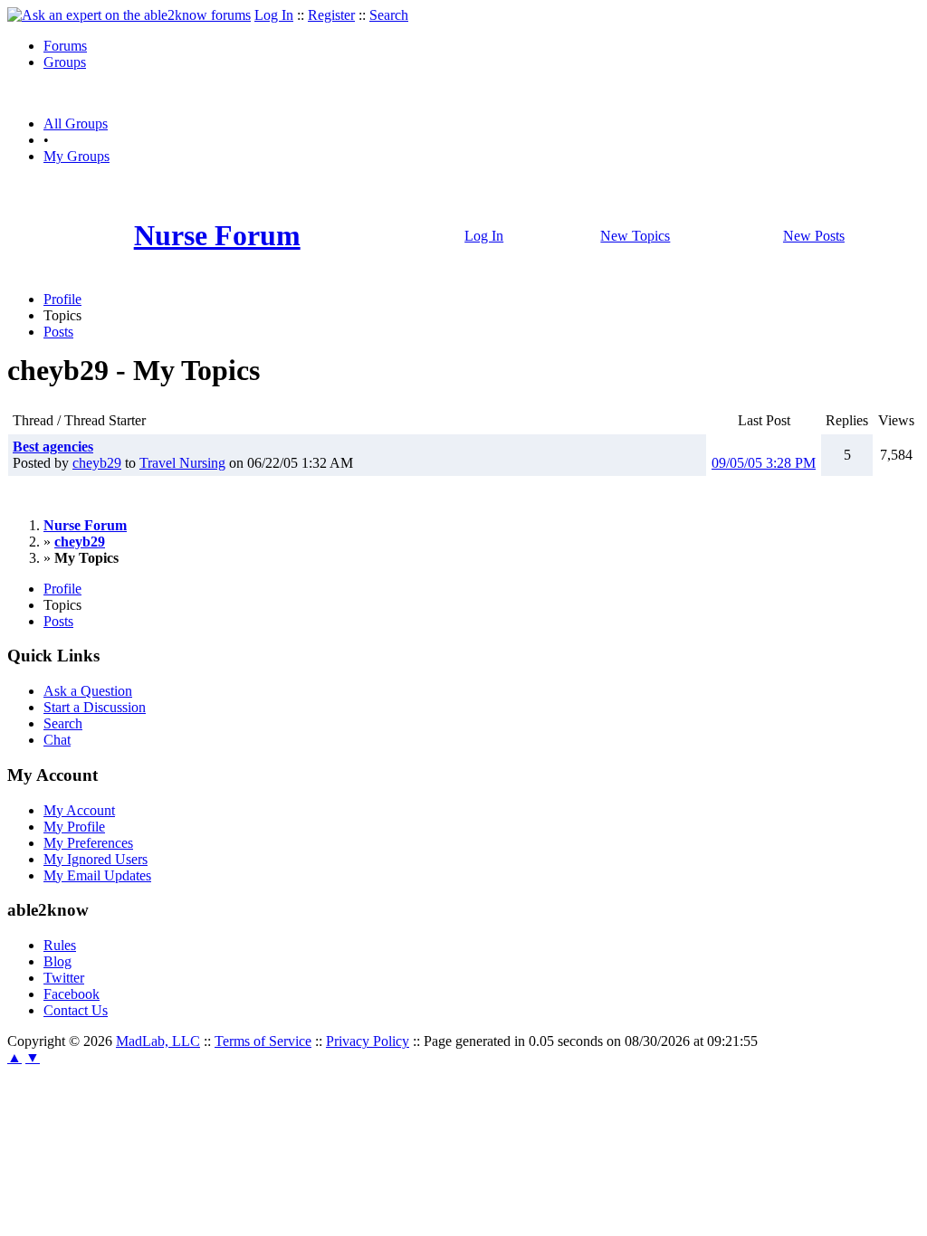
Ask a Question (87, 691)
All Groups (75, 123)
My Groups (76, 156)
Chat (57, 739)
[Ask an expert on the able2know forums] (129, 15)
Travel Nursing (182, 463)
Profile (62, 299)
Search (388, 15)
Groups (64, 62)
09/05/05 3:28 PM (764, 463)
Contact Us (75, 1010)
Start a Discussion (94, 707)
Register (331, 15)
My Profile (74, 826)
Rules (59, 945)
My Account (79, 810)
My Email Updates (97, 875)
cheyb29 (96, 463)
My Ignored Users (95, 859)
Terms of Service (263, 1041)
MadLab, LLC (158, 1041)
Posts (58, 331)
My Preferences (88, 843)
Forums (65, 45)
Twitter (63, 977)
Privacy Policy (367, 1041)
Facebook (71, 994)
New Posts (814, 235)
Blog (57, 961)
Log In (273, 15)
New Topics (635, 235)
